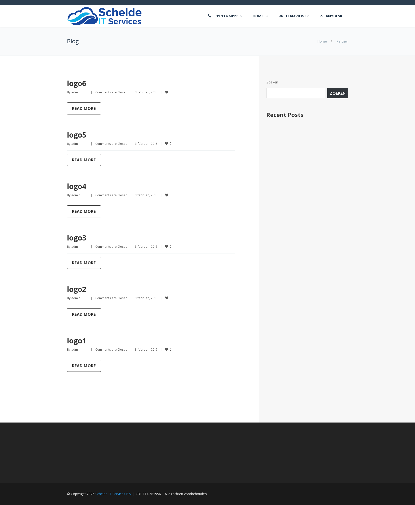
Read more (84, 108)
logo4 (76, 186)
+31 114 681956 (228, 15)
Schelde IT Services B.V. (113, 494)
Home (258, 15)
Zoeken (272, 82)
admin (75, 92)
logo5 (76, 135)
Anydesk (334, 15)
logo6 (76, 83)
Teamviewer (297, 15)
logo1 (76, 341)
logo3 (76, 238)
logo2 (76, 289)
